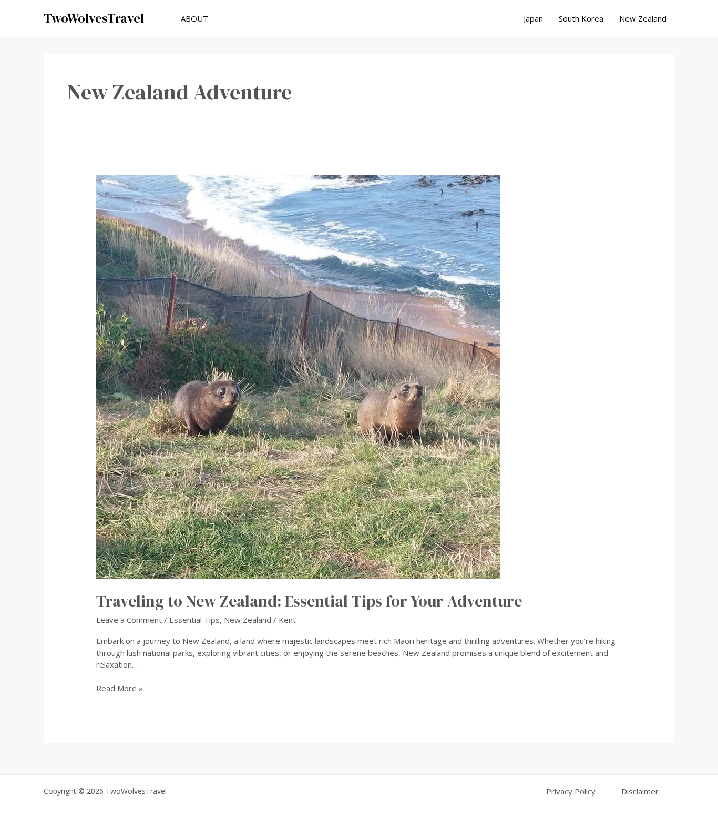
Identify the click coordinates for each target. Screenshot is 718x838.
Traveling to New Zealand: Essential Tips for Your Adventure (309, 601)
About (194, 18)
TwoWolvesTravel (94, 18)
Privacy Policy (571, 791)
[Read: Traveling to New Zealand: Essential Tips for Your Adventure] (298, 375)
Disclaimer (640, 791)
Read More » (119, 688)
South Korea (581, 18)
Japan (533, 18)
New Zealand (642, 18)
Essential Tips (194, 619)
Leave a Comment (129, 619)
